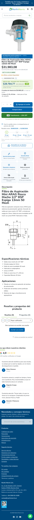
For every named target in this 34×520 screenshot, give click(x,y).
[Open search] (3, 320)
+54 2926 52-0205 (13, 495)
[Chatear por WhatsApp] (30, 516)
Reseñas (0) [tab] (9, 315)
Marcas (3, 442)
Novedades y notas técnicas (9, 459)
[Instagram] (17, 517)
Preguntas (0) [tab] (24, 315)
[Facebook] (14, 517)
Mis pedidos (5, 471)
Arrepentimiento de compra (9, 476)
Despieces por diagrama (8, 453)
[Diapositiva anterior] (2, 3)
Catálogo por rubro (7, 432)
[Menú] (2, 9)
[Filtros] (7, 320)
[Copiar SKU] (16, 78)
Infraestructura (5, 440)
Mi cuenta (4, 469)
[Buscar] (29, 15)
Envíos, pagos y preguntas (9, 457)
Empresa (4, 474)
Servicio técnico (6, 450)
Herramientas (5, 436)
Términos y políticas (7, 478)
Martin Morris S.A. (19, 513)
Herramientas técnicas (8, 455)
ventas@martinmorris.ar (9, 498)
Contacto (4, 461)
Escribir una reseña (17, 330)
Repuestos (4, 434)
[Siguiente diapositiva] (32, 3)
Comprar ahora (17, 110)
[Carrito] (32, 9)
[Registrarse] (30, 422)
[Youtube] (20, 517)
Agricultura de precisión (8, 438)
